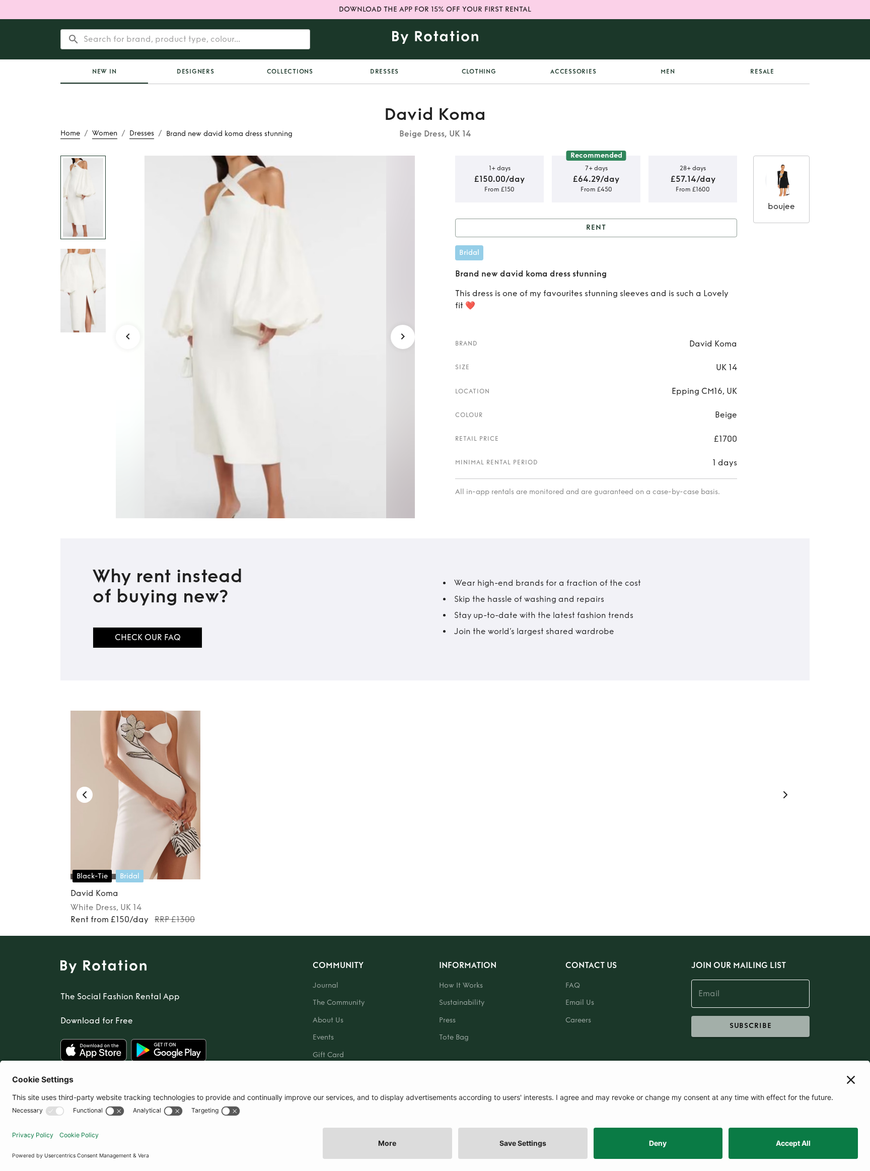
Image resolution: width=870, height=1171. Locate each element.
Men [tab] (668, 71)
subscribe (751, 1025)
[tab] (104, 71)
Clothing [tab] (479, 71)
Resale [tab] (762, 71)
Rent (596, 227)
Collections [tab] (290, 71)
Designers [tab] (195, 71)
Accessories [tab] (573, 71)
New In (104, 71)
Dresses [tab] (384, 71)
